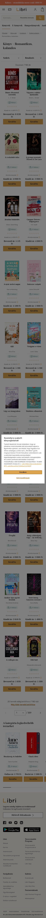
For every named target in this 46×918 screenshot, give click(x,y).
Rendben (23, 472)
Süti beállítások (23, 478)
